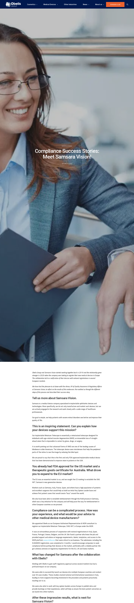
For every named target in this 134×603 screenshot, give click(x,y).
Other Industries (70, 4)
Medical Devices (49, 4)
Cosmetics (31, 4)
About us (98, 4)
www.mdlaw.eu (49, 540)
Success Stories (67, 146)
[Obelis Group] (13, 4)
